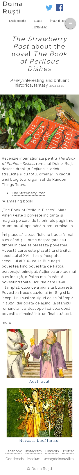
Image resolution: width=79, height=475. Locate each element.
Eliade (38, 20)
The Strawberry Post (28, 193)
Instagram (33, 451)
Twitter (68, 451)
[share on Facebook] (59, 10)
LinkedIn (52, 451)
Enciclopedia (17, 20)
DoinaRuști (13, 7)
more (6, 322)
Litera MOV (39, 27)
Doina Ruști (41, 469)
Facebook (13, 451)
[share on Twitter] (49, 10)
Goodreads (14, 459)
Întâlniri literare (60, 20)
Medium (33, 459)
